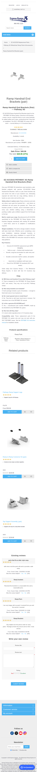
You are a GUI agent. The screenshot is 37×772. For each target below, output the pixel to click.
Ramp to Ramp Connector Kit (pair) (14, 457)
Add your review (22, 129)
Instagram (25, 733)
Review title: (18, 645)
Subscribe (15, 750)
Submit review (18, 684)
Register (11, 5)
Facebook (12, 733)
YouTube (20, 733)
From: (9, 571)
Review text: (18, 652)
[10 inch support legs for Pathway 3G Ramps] (18, 373)
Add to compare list (14, 168)
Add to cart (20, 159)
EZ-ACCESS (22, 133)
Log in (18, 5)
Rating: (18, 670)
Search (27, 28)
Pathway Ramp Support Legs (12, 392)
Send (26, 746)
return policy (33, 771)
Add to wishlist (13, 164)
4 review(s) (13, 129)
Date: (17, 571)
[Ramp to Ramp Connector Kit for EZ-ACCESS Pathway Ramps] (18, 437)
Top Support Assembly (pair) (12, 521)
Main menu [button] (7, 34)
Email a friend (13, 172)
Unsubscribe (23, 750)
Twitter (16, 733)
